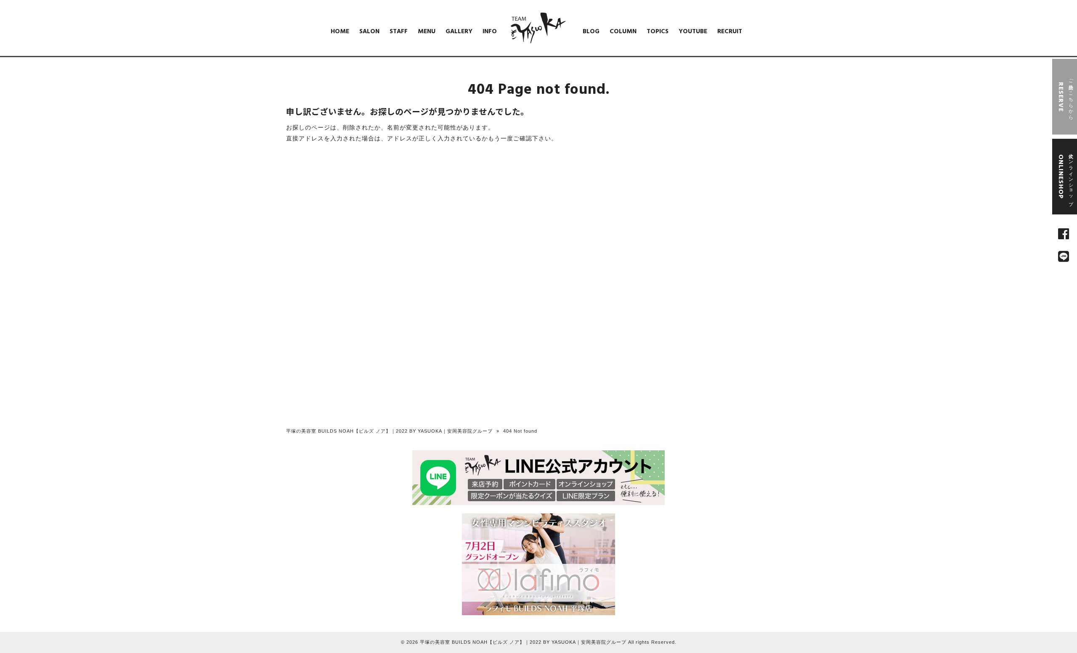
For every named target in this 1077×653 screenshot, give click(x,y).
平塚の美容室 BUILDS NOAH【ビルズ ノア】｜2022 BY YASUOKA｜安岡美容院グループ (389, 431)
